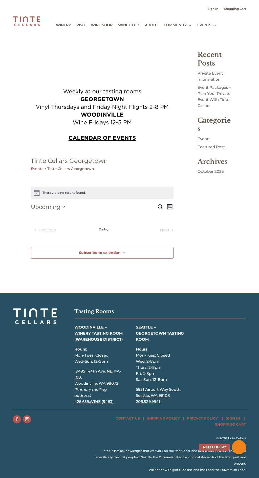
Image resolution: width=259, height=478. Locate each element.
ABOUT (151, 25)
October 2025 (211, 171)
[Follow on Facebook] (17, 419)
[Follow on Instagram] (27, 419)
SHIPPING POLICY (163, 418)
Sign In (213, 9)
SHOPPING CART (230, 424)
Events (37, 168)
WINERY (63, 25)
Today (104, 229)
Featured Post (211, 146)
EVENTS (204, 25)
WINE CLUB (128, 25)
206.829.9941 (148, 401)
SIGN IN (233, 418)
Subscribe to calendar (99, 252)
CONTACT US (128, 418)
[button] (239, 447)
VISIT (80, 25)
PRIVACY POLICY (202, 418)
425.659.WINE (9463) (94, 401)
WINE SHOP (102, 25)
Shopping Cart (235, 9)
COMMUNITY (175, 25)
